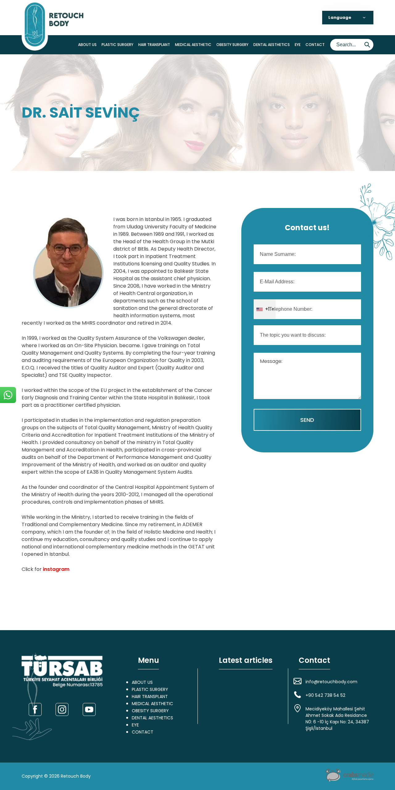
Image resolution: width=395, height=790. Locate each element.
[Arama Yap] (367, 45)
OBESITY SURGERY (232, 44)
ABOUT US (87, 44)
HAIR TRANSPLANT (154, 44)
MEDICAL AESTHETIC (193, 44)
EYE (298, 44)
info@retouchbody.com (331, 682)
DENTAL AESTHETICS (271, 44)
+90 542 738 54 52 (325, 695)
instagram (56, 569)
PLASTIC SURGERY (117, 44)
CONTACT (315, 44)
